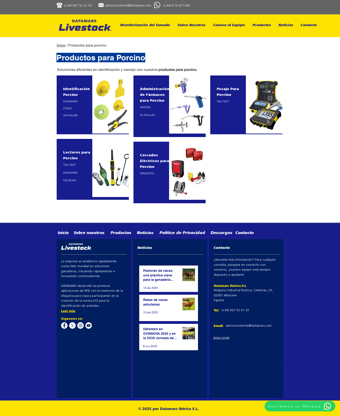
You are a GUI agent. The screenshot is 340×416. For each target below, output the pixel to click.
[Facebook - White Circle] (64, 325)
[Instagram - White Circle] (80, 325)
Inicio (61, 45)
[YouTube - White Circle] (88, 325)
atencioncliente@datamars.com (128, 5)
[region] (93, 104)
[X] (72, 325)
